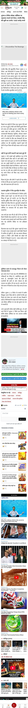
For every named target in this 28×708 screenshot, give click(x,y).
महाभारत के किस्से (6, 399)
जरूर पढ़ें (5, 680)
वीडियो (5, 654)
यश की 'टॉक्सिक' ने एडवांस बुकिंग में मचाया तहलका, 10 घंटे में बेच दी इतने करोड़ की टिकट (17, 649)
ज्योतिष (4, 396)
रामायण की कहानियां (17, 399)
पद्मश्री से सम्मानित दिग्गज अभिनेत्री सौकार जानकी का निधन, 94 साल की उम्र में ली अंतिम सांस (6, 649)
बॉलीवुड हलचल (7, 639)
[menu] (2, 7)
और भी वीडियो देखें (6, 657)
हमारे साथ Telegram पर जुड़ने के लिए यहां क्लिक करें (14, 378)
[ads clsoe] (27, 699)
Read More (7, 329)
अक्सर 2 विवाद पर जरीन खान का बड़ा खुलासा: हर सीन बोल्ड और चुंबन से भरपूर (14, 388)
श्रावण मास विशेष (17, 12)
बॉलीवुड (9, 12)
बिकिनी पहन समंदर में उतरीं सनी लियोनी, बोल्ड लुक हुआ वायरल (6, 691)
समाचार (3, 12)
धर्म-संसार (18, 396)
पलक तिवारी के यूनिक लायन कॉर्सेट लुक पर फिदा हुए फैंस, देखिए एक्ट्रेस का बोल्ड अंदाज (16, 691)
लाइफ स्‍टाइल (11, 396)
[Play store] (22, 7)
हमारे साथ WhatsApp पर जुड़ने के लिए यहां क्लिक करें (14, 374)
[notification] (25, 7)
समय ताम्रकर (10, 64)
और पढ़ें (22, 369)
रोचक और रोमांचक (6, 402)
